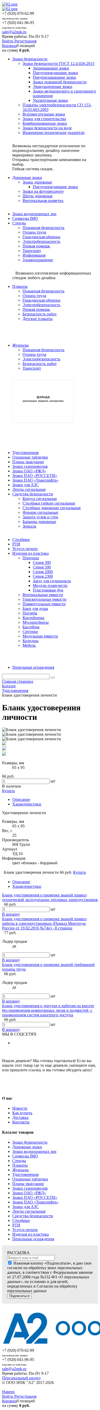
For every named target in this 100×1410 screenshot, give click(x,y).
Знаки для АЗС (25, 1206)
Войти (8, 41)
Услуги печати (25, 1229)
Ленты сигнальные (29, 1211)
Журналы (20, 1170)
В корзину (11, 914)
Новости (19, 1108)
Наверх (8, 1392)
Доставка (20, 1117)
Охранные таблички (30, 1179)
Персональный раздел (21, 1378)
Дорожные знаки (27, 1147)
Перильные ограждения (33, 1239)
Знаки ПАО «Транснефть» (35, 1202)
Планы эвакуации (28, 1183)
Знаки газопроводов (30, 1188)
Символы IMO (25, 1156)
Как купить (22, 1113)
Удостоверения (25, 1174)
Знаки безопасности (29, 1142)
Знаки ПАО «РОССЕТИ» (34, 1197)
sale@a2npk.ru (14, 32)
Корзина (9, 45)
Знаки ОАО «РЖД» (29, 1193)
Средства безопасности (32, 1216)
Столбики (21, 1220)
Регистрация (25, 41)
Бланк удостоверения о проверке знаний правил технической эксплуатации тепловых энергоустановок (50, 897)
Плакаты (20, 1165)
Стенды (19, 1160)
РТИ (16, 1225)
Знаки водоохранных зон (34, 1151)
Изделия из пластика (30, 1234)
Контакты (20, 1122)
